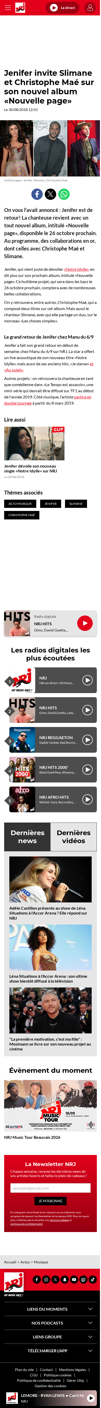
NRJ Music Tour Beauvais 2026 (32, 1137)
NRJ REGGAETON (56, 737)
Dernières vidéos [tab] (74, 837)
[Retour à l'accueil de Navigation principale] (20, 8)
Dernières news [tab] (28, 837)
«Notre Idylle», (76, 269)
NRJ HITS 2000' (53, 767)
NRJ (43, 677)
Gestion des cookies (50, 1386)
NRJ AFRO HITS (54, 797)
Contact (46, 1369)
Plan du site (24, 1369)
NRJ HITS (43, 623)
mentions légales (59, 1219)
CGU (34, 1375)
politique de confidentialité (26, 1223)
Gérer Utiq (75, 1380)
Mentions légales (72, 1369)
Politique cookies (57, 1375)
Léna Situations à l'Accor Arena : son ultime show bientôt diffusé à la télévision (48, 978)
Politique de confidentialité (39, 1380)
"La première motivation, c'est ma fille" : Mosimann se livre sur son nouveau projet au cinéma (50, 1044)
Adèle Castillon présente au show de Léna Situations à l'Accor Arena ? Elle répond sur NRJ (48, 913)
